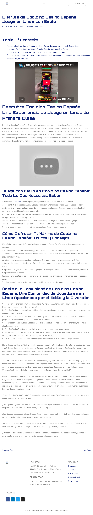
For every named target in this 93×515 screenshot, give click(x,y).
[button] (43, 3)
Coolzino (17, 201)
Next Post (88, 450)
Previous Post (6, 450)
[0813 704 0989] (69, 3)
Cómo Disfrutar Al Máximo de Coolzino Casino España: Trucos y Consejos (36, 52)
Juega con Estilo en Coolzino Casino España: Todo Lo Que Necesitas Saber (37, 49)
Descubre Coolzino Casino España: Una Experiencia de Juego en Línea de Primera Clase (43, 46)
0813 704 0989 (79, 3)
